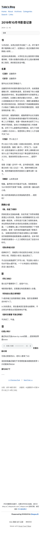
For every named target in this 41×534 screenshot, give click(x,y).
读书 (7, 387)
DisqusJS (34, 514)
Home (4, 11)
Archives (18, 11)
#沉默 (35, 387)
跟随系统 (29, 522)
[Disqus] (20, 419)
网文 (15, 387)
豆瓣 (21, 522)
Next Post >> (28, 380)
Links (11, 15)
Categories (27, 11)
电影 (11, 387)
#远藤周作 (29, 387)
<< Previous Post (14, 380)
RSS (11, 522)
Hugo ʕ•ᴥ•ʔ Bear (24, 526)
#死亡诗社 (13, 390)
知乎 (18, 522)
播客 (14, 522)
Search (4, 15)
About (10, 11)
